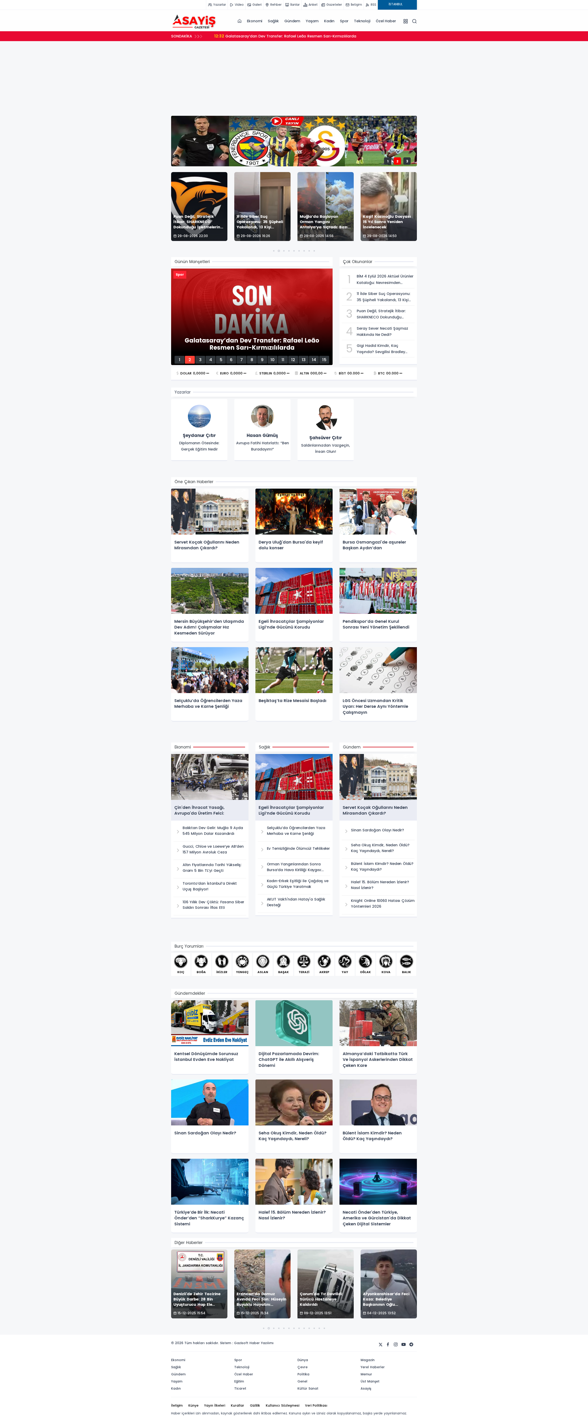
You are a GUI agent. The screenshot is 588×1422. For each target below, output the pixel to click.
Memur (366, 1374)
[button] (273, 251)
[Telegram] (411, 1344)
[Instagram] (395, 1344)
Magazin (368, 1360)
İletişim (177, 1405)
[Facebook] (388, 1344)
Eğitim (239, 1381)
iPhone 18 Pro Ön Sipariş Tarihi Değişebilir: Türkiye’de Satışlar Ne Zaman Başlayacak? (299, 36)
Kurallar (237, 1405)
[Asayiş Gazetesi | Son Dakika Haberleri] (194, 21)
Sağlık (273, 21)
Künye (193, 1405)
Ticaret (240, 1388)
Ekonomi (255, 21)
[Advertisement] (309, 81)
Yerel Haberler (373, 1367)
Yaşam (312, 21)
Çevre (302, 1367)
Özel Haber (386, 21)
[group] (199, 430)
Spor (344, 21)
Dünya (302, 1360)
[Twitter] (380, 1344)
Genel (302, 1381)
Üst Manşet (370, 1381)
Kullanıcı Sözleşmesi (282, 1405)
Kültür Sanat (307, 1388)
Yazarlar (183, 392)
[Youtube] (403, 1344)
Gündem (292, 21)
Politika (303, 1374)
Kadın (329, 21)
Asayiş (366, 1388)
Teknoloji (362, 21)
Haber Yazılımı (261, 1343)
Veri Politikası (316, 1405)
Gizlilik (255, 1405)
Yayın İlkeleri (214, 1405)
